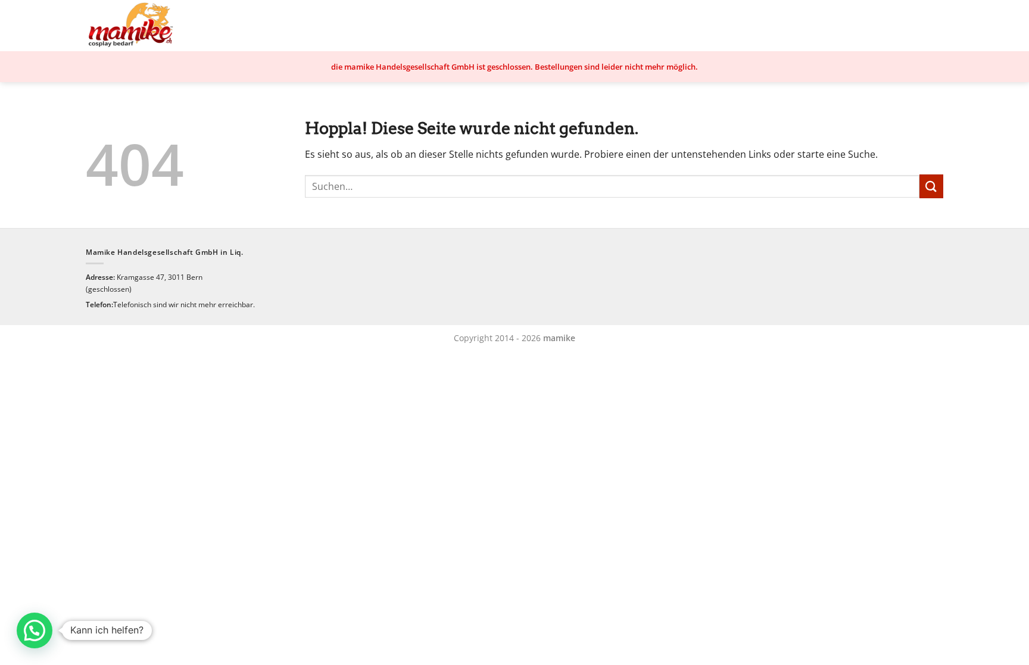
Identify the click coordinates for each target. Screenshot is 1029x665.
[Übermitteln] (931, 186)
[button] (34, 630)
